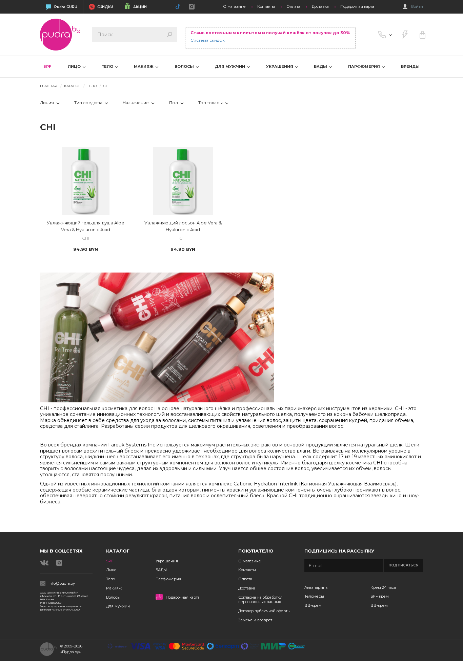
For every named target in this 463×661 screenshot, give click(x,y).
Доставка (320, 6)
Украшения (167, 561)
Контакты (266, 6)
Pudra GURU (65, 7)
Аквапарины (316, 587)
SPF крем (379, 596)
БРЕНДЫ (410, 66)
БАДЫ (321, 66)
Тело (110, 579)
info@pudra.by (61, 583)
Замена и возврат (255, 620)
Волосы (113, 597)
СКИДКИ (105, 7)
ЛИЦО (75, 66)
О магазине (234, 6)
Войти (417, 6)
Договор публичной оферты (264, 610)
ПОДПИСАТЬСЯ (403, 565)
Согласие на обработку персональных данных (260, 599)
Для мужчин (118, 606)
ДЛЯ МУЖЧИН (230, 66)
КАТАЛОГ (72, 86)
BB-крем (313, 605)
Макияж (114, 588)
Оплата (293, 6)
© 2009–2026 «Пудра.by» (71, 649)
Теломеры (314, 596)
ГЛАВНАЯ (48, 86)
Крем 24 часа (383, 587)
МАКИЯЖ (144, 66)
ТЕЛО (108, 66)
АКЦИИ (140, 7)
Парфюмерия (168, 579)
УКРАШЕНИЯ (280, 66)
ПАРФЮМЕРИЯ (364, 66)
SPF (47, 66)
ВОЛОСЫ (185, 66)
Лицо (111, 569)
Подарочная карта (357, 6)
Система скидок (207, 40)
